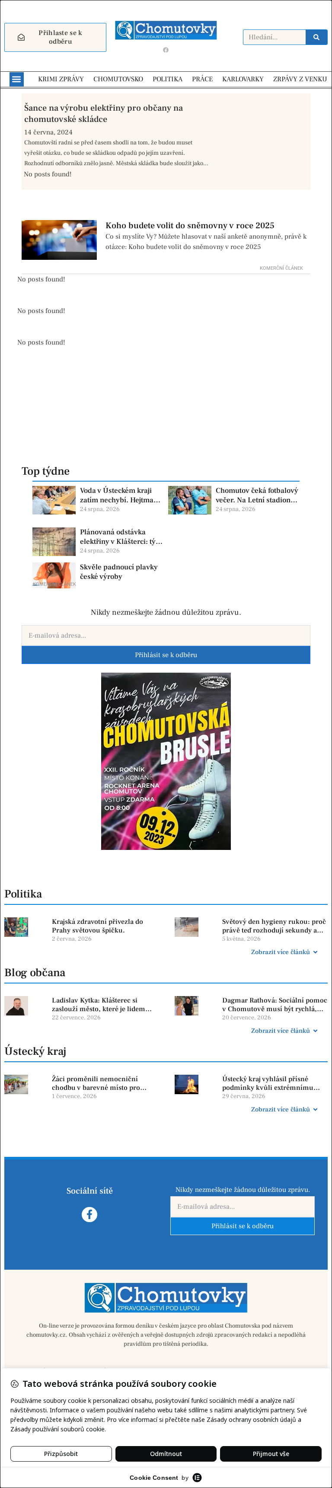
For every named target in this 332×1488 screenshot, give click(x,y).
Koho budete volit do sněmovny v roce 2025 (190, 225)
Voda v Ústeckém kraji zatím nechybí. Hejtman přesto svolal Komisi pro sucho (120, 495)
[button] (17, 79)
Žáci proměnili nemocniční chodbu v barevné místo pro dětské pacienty (96, 1084)
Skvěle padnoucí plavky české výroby (119, 571)
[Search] (316, 37)
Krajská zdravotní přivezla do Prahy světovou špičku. (97, 926)
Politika (23, 894)
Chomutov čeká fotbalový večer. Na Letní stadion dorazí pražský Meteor (257, 495)
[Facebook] (166, 50)
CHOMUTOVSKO (118, 79)
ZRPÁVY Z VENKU (300, 79)
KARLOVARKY (243, 79)
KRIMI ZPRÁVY (61, 79)
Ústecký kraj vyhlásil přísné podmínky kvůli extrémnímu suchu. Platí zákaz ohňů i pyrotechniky (267, 1084)
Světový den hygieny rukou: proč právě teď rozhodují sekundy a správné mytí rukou (274, 926)
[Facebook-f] (89, 1214)
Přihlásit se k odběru (166, 655)
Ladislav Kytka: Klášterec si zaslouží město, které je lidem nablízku (98, 1005)
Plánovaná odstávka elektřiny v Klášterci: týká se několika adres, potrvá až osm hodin (121, 536)
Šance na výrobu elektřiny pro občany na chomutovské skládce (103, 113)
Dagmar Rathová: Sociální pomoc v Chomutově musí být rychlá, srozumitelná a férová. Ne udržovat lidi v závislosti (274, 1005)
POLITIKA (167, 79)
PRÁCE (202, 79)
